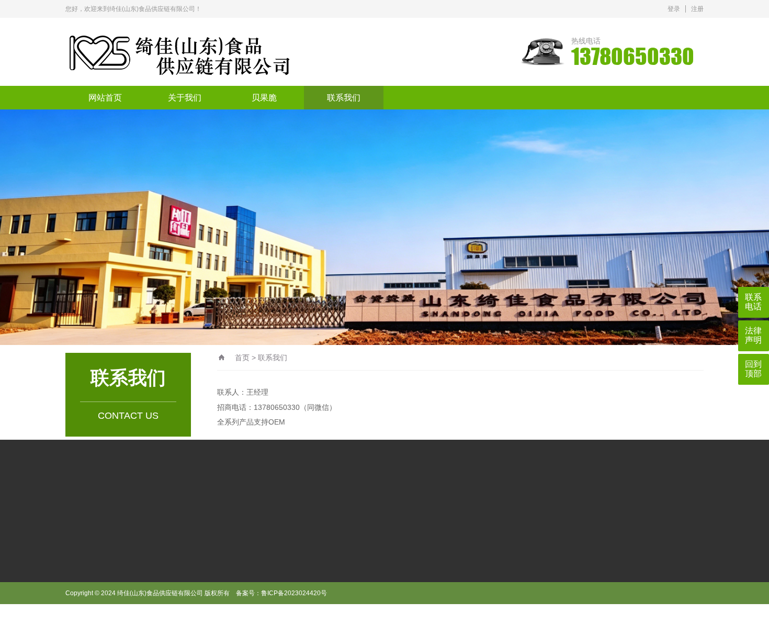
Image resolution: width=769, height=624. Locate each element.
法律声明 (753, 335)
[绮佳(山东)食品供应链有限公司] (235, 51)
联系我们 (343, 97)
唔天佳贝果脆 (179, 510)
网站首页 (105, 97)
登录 (674, 9)
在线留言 (110, 614)
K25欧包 (130, 510)
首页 (242, 357)
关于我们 (184, 97)
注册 (697, 9)
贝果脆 (264, 97)
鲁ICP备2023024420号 (294, 593)
